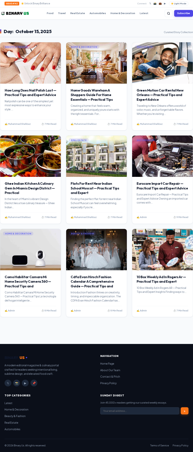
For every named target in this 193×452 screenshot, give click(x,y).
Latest (144, 13)
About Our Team (110, 370)
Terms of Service (159, 445)
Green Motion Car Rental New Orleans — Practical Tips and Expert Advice (160, 95)
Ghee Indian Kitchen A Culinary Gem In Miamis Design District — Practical (30, 188)
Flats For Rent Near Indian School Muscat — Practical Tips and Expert (95, 188)
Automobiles (98, 13)
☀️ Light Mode (178, 3)
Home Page (107, 363)
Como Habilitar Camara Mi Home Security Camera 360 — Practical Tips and (28, 281)
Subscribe (183, 13)
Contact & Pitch (110, 376)
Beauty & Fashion (15, 416)
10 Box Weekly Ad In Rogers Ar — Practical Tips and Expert (161, 279)
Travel (62, 13)
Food (50, 13)
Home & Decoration (122, 13)
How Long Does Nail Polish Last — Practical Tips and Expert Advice (30, 92)
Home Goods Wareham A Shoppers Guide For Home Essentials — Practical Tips (92, 95)
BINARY (14, 357)
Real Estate (77, 13)
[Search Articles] (168, 13)
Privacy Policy (108, 383)
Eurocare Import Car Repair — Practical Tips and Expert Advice (162, 185)
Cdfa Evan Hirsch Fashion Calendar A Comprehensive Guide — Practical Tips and (92, 281)
